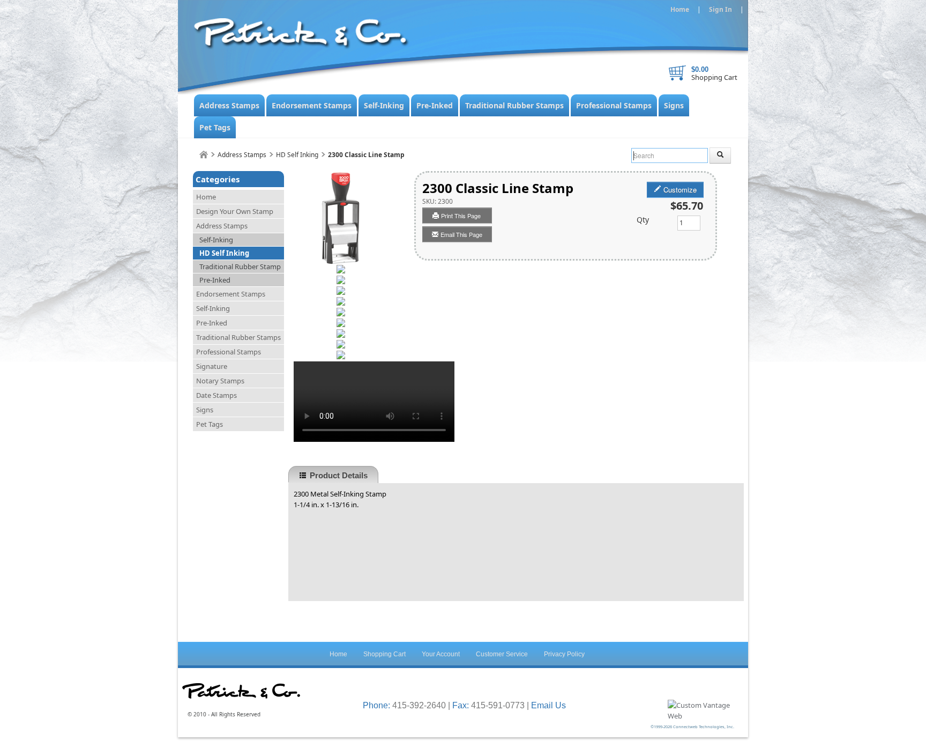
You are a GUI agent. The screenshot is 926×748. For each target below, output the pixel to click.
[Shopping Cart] (677, 73)
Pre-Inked (434, 105)
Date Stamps (216, 395)
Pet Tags (214, 127)
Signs (674, 105)
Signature (211, 366)
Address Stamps (229, 105)
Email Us (548, 705)
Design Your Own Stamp (234, 211)
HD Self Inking (297, 154)
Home (679, 9)
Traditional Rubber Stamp (240, 266)
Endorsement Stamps (312, 105)
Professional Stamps (614, 105)
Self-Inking (384, 105)
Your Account (441, 654)
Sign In (720, 9)
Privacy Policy (564, 654)
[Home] (203, 154)
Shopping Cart (714, 77)
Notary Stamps (220, 381)
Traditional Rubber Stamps (514, 105)
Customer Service (502, 654)
